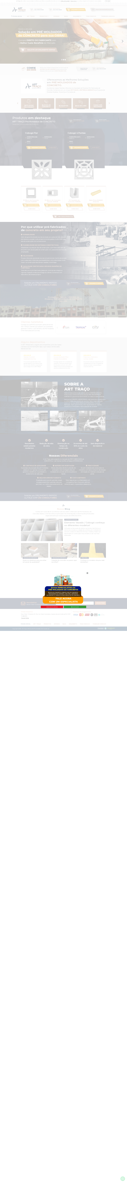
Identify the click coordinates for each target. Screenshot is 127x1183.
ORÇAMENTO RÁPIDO (52, 607)
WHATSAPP (75, 607)
